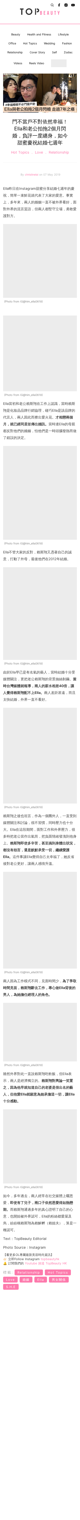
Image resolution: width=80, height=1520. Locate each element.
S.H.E (11, 1287)
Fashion (67, 43)
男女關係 (59, 1280)
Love (39, 152)
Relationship (15, 52)
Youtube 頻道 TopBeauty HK (46, 1263)
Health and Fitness (39, 34)
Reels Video (36, 63)
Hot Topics (30, 43)
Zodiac (68, 52)
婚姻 (26, 1280)
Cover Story (37, 52)
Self (54, 52)
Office (12, 43)
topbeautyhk (50, 1259)
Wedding (49, 43)
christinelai (32, 174)
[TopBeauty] (40, 11)
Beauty (15, 34)
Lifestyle (63, 34)
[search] (52, 5)
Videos (18, 63)
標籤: (8, 1272)
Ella (40, 1280)
